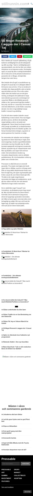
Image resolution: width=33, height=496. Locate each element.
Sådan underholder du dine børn (14, 309)
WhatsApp (27, 56)
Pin (20, 56)
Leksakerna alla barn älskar (12, 414)
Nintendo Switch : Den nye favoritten (16, 342)
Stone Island (14, 124)
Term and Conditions (7, 487)
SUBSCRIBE (25, 463)
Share (5, 56)
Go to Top (27, 491)
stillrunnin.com (14, 4)
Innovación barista (9, 438)
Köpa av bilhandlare (10, 426)
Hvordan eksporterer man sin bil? (14, 449)
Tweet (13, 56)
